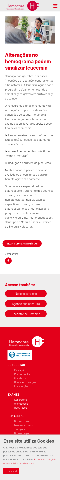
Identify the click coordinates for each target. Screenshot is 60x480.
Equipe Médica (22, 374)
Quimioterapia (22, 432)
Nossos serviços (26, 293)
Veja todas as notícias (22, 243)
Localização (21, 386)
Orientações (21, 403)
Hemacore (16, 416)
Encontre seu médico (26, 314)
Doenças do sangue (25, 382)
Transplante (20, 429)
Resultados (20, 407)
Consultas (16, 365)
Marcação (19, 370)
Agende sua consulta (26, 304)
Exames (14, 394)
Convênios (20, 378)
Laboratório (21, 399)
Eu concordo (11, 471)
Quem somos (21, 421)
